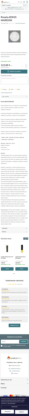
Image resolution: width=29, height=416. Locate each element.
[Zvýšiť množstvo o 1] (26, 65)
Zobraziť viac (14, 325)
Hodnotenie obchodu (14, 280)
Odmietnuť (7, 411)
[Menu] (27, 2)
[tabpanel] (7, 256)
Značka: (6, 92)
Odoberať (23, 341)
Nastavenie (14, 406)
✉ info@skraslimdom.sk (19, 9)
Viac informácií (11, 403)
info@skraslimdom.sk (16, 368)
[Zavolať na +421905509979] (19, 2)
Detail (7, 269)
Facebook (15, 373)
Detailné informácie (5, 56)
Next (27, 238)
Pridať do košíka (15, 71)
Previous (24, 238)
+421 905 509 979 (16, 371)
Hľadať (25, 5)
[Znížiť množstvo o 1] (26, 67)
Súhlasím (21, 412)
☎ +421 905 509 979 (9, 9)
